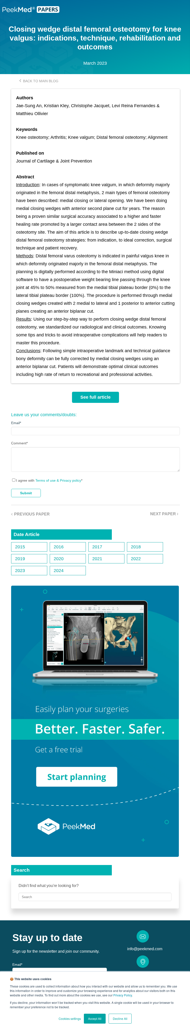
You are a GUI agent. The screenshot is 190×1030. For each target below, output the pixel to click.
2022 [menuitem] (136, 558)
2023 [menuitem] (20, 570)
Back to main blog (40, 81)
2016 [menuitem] (59, 546)
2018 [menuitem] (136, 546)
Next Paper (163, 514)
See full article (95, 397)
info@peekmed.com (144, 949)
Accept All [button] (94, 1018)
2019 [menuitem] (20, 558)
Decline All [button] (120, 1018)
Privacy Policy (122, 995)
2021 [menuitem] (97, 558)
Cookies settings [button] (70, 1018)
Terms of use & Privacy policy (58, 480)
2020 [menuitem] (59, 558)
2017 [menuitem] (97, 546)
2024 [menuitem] (59, 570)
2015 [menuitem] (20, 546)
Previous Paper (32, 514)
